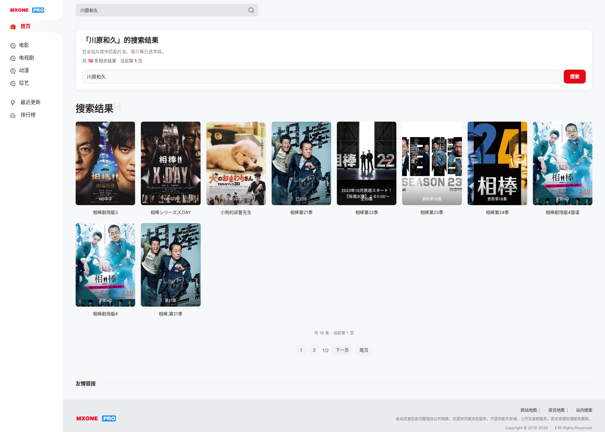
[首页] (27, 10)
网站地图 (529, 409)
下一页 (342, 350)
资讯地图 (556, 409)
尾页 (364, 350)
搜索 (574, 76)
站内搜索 (584, 409)
